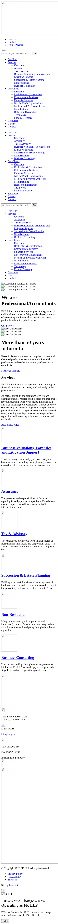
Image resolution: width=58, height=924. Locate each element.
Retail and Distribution (25, 112)
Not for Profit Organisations (28, 103)
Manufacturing (21, 109)
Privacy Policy (15, 873)
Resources (13, 120)
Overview (19, 65)
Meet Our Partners (10, 370)
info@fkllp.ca (8, 734)
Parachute (14, 885)
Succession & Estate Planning (29, 79)
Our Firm (12, 59)
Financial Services (23, 100)
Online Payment (16, 45)
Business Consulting (24, 85)
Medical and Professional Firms (30, 106)
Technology (20, 115)
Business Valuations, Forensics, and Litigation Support (32, 75)
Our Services (8, 325)
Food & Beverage (23, 117)
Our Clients (13, 88)
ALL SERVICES (10, 424)
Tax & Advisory (22, 71)
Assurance (19, 68)
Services (12, 62)
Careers (11, 39)
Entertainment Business (26, 97)
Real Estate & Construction (28, 94)
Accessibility (14, 876)
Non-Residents (21, 82)
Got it (5, 921)
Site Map (12, 879)
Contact (12, 42)
